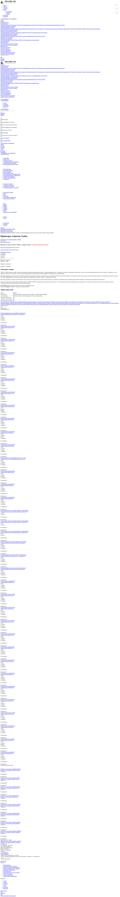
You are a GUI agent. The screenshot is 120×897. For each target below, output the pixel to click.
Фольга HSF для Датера (39, 36)
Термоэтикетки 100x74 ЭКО (7, 393)
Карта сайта (3, 861)
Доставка (5, 7)
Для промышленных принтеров (29, 25)
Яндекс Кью (3, 890)
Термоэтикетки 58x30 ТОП (7, 700)
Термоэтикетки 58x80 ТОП (7, 674)
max (1, 894)
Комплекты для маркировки (32, 40)
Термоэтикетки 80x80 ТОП (7, 648)
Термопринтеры (13, 301)
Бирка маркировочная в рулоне (57, 25)
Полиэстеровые (22, 28)
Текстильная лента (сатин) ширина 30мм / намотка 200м (14, 532)
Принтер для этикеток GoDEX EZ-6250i (10, 770)
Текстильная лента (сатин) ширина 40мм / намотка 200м (14, 511)
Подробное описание (6, 252)
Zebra (24, 40)
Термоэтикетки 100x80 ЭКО (7, 687)
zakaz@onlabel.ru (4, 854)
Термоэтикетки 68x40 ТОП (7, 661)
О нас (4, 886)
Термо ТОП (9, 25)
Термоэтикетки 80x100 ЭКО (7, 472)
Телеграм (3, 893)
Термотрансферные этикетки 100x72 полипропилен (13, 556)
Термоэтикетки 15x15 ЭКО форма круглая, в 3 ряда (13, 459)
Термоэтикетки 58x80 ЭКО (7, 498)
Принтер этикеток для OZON (93, 301)
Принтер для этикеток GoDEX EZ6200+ (10, 823)
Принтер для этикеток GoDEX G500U (10, 779)
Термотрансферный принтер (24, 301)
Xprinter (5, 40)
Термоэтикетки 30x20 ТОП (7, 608)
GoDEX (12, 40)
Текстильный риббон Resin (27, 36)
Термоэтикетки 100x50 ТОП (7, 340)
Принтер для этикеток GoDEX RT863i (10, 814)
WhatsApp (116, 3)
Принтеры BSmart (5, 301)
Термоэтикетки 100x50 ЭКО (7, 406)
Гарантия (8, 12)
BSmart (8, 40)
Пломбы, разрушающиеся (88, 28)
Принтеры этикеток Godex (7, 231)
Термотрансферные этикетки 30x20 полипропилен (13, 569)
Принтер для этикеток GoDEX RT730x (10, 788)
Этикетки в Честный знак (74, 304)
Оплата (5, 9)
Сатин (6, 46)
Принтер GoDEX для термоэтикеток (51, 303)
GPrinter (16, 40)
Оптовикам (6, 105)
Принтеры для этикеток (6, 230)
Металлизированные (31, 28)
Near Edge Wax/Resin (5, 36)
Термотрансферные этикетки (10, 866)
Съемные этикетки (16, 25)
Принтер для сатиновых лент (79, 301)
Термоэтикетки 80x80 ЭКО (7, 485)
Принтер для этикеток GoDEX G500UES (10, 832)
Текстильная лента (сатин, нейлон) (11, 872)
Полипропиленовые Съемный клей (61, 28)
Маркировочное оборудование (8, 229)
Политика (8, 895)
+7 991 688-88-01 (5, 18)
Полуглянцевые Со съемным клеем (44, 28)
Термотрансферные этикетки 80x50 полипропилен (13, 314)
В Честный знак (7, 871)
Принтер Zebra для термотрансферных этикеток (41, 304)
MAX (116, 7)
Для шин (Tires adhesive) (76, 28)
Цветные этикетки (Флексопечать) (11, 867)
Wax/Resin (18, 36)
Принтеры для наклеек (56, 301)
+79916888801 (4, 153)
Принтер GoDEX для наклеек (35, 303)
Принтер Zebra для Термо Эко (60, 304)
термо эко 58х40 (4, 249)
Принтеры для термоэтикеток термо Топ (40, 301)
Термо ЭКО (3, 25)
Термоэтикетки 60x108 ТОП (7, 380)
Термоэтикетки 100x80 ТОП (7, 582)
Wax (14, 36)
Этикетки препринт (5, 32)
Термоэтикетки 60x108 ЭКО (7, 446)
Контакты (5, 15)
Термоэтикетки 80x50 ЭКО (7, 419)
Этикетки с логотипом (15, 32)
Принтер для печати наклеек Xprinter (21, 304)
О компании (9, 11)
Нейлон (2, 46)
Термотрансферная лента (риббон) (11, 868)
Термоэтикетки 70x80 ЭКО (7, 432)
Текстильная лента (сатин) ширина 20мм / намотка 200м (14, 522)
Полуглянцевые (4, 28)
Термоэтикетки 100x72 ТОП (7, 595)
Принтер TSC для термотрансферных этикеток (103, 303)
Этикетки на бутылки (26, 32)
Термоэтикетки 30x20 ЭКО (7, 727)
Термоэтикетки (7, 865)
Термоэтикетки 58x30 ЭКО (7, 753)
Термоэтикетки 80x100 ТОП (7, 635)
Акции (5, 5)
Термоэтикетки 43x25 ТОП (7, 621)
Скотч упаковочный (8, 875)
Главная (2, 227)
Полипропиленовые (13, 28)
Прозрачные (97, 28)
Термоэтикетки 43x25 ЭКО (7, 740)
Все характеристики (5, 242)
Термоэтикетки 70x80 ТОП (7, 367)
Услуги (5, 6)
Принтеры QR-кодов (67, 301)
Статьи (7, 14)
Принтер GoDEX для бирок (21, 303)
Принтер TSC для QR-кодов (85, 303)
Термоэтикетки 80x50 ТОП (7, 353)
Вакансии (5, 16)
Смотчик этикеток (7, 873)
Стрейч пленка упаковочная (10, 876)
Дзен (2, 892)
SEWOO (21, 40)
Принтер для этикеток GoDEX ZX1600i (10, 805)
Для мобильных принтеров (43, 25)
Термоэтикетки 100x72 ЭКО (7, 714)
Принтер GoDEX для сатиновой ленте (69, 303)
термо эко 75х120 (5, 247)
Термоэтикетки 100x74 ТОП (7, 327)
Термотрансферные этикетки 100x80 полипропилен (13, 542)
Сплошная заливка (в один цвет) (39, 32)
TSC (2, 40)
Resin (12, 36)
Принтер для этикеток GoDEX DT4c (9, 796)
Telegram (116, 10)
